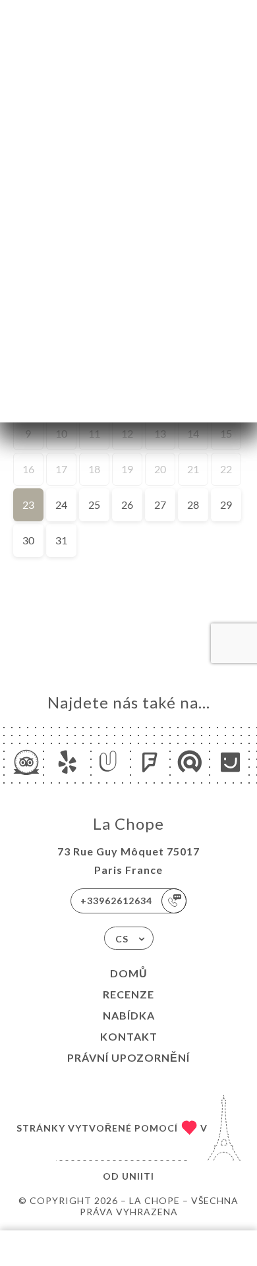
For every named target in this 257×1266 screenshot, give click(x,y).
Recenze (128, 994)
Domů (129, 973)
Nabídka (129, 1015)
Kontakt (128, 1036)
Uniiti (138, 1176)
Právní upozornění (128, 1057)
